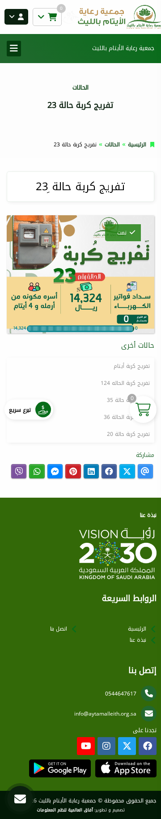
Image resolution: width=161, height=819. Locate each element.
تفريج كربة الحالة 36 (127, 417)
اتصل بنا (58, 629)
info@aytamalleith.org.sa (105, 714)
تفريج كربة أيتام (132, 366)
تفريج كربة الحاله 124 (125, 383)
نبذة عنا (138, 640)
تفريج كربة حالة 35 (128, 400)
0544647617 (120, 694)
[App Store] (126, 768)
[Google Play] (59, 768)
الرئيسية (137, 144)
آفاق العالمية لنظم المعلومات (65, 810)
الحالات (112, 144)
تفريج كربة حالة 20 (128, 434)
